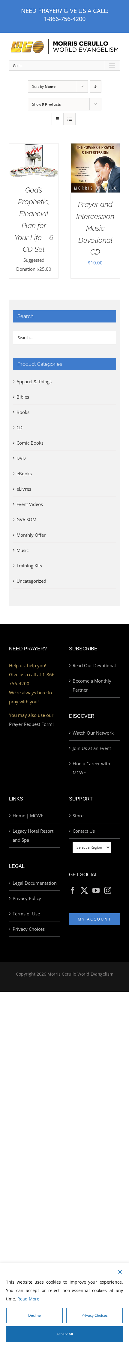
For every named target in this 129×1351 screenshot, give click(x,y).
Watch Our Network (93, 733)
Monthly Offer (31, 535)
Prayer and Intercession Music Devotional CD (95, 228)
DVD (21, 458)
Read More (28, 1299)
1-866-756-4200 (65, 19)
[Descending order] (95, 86)
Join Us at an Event (92, 748)
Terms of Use (26, 914)
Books (22, 412)
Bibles (22, 397)
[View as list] (69, 119)
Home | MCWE (28, 816)
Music (22, 550)
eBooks (24, 473)
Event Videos (29, 504)
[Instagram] (107, 890)
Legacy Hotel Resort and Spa (33, 835)
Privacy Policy (27, 898)
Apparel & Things (34, 381)
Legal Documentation (35, 883)
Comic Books (30, 443)
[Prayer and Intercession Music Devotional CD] (95, 148)
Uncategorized (31, 581)
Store (78, 816)
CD (19, 427)
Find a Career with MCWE (91, 768)
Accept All (64, 1334)
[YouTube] (96, 890)
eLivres (23, 489)
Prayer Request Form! (31, 724)
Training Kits (29, 566)
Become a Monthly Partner (92, 685)
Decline (34, 1315)
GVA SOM (26, 520)
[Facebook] (72, 890)
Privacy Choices (29, 929)
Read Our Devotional (94, 665)
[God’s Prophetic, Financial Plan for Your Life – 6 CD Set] (33, 148)
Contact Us (84, 831)
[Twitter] (84, 890)
